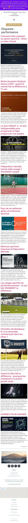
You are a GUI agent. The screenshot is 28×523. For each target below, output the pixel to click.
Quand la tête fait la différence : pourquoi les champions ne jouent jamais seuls (13, 377)
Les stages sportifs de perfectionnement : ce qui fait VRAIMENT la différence (14, 287)
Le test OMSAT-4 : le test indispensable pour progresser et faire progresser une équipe (14, 130)
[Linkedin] (19, 466)
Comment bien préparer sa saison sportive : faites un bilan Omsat (14, 39)
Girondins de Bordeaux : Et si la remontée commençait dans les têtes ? (13, 333)
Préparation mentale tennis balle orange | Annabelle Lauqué (11, 169)
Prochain (24, 446)
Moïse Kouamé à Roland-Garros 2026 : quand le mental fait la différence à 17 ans (14, 85)
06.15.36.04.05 (14, 474)
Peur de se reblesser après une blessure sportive (11, 211)
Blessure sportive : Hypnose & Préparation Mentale (12, 249)
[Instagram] (15, 466)
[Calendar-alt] (9, 466)
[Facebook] (12, 466)
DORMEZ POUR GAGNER (13, 414)
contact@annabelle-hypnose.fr (14, 476)
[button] (14, 19)
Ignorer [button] (23, 8)
